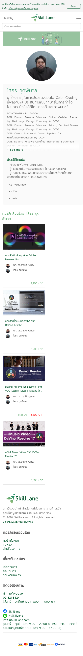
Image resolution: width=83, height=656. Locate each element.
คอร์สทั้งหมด (11, 540)
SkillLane (13, 611)
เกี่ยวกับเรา (10, 567)
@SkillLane (15, 615)
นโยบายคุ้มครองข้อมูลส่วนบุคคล (18, 522)
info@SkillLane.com (16, 619)
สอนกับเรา (9, 571)
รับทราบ (74, 6)
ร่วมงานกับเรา (12, 575)
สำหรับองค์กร (11, 548)
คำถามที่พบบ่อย (13, 593)
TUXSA (7, 544)
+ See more (15, 149)
